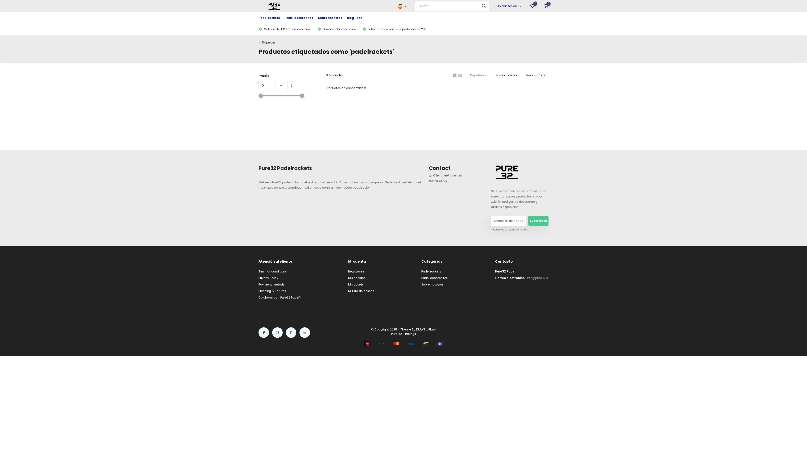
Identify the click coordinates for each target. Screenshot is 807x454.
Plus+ (432, 329)
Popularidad (479, 75)
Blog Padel (355, 18)
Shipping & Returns (272, 291)
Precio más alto (537, 75)
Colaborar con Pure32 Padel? (279, 297)
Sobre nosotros (330, 18)
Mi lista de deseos (361, 291)
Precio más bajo (507, 75)
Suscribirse (538, 221)
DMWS (420, 329)
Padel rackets (431, 271)
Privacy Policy (268, 278)
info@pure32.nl (538, 278)
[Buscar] (484, 6)
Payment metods (271, 284)
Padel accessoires (434, 278)
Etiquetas (268, 42)
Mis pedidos (356, 278)
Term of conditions (272, 271)
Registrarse (356, 271)
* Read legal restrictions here (509, 229)
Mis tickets (356, 284)
